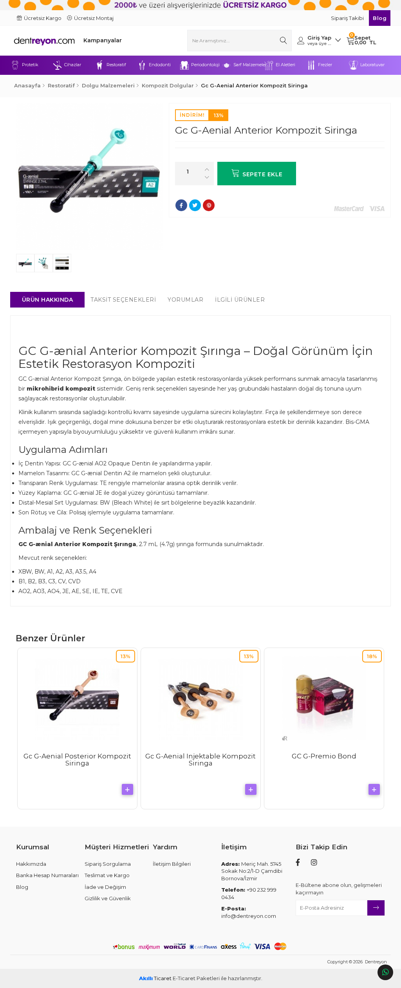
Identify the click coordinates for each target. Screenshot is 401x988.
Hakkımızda (31, 864)
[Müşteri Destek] (385, 972)
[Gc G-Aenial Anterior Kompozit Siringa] (89, 176)
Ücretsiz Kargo (42, 18)
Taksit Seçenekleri (123, 299)
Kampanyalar (102, 40)
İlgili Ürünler (240, 299)
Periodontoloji (205, 64)
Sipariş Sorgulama (108, 864)
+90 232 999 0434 (248, 893)
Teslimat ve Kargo (107, 875)
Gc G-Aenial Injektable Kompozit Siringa (200, 759)
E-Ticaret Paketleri (196, 978)
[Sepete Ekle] (127, 789)
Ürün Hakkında (47, 299)
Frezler (325, 64)
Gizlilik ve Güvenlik (108, 898)
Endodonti (160, 64)
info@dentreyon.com (248, 912)
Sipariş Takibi (348, 18)
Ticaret (155, 978)
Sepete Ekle (262, 174)
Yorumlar (185, 299)
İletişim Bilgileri (172, 864)
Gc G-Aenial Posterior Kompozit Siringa (77, 759)
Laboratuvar (372, 64)
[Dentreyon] (44, 40)
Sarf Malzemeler (248, 64)
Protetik (30, 64)
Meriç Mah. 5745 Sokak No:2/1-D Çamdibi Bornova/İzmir (251, 871)
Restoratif (116, 64)
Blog (380, 18)
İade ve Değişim (105, 887)
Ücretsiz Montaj (94, 18)
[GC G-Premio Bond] (324, 698)
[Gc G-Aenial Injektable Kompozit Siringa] (200, 698)
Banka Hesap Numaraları (47, 875)
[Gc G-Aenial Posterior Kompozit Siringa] (77, 698)
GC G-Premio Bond (324, 756)
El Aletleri (285, 64)
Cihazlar (72, 64)
